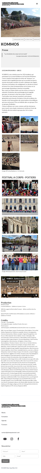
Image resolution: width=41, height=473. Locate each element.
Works (3, 412)
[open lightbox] (20, 22)
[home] (13, 4)
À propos (4, 424)
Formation (4, 416)
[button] (37, 4)
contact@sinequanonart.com (10, 432)
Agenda (3, 420)
